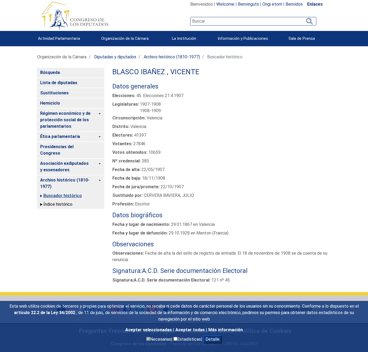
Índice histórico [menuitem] (57, 204)
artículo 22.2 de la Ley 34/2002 (45, 312)
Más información (225, 329)
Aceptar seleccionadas (149, 329)
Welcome (225, 4)
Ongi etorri (272, 4)
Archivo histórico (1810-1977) (172, 56)
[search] (253, 21)
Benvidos (294, 4)
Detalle (213, 339)
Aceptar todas (190, 329)
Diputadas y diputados (115, 56)
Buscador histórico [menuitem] (62, 195)
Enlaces (315, 4)
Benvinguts (248, 4)
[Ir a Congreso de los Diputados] (74, 16)
